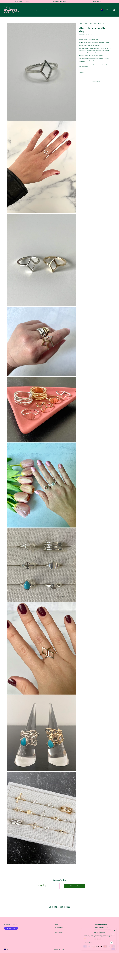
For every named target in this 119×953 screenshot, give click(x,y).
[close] (114, 930)
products (86, 23)
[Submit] (111, 942)
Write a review (74, 886)
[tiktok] (101, 947)
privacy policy (59, 932)
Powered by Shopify (59, 949)
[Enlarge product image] (41, 72)
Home (80, 23)
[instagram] (96, 947)
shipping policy (59, 930)
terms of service (59, 935)
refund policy (59, 927)
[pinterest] (99, 947)
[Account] (111, 10)
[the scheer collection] (15, 10)
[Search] (107, 10)
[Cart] (114, 10)
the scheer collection (85, 34)
